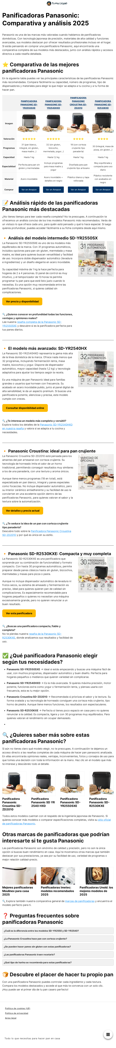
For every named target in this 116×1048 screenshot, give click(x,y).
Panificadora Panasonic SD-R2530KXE (103, 104)
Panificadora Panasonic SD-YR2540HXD (53, 104)
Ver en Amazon (29, 189)
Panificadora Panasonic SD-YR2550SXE (29, 104)
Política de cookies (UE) (17, 1008)
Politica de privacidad (16, 1013)
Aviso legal (10, 1018)
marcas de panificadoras (79, 901)
